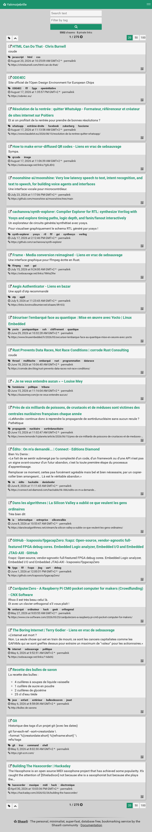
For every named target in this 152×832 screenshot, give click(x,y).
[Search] (76, 27)
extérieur (37, 700)
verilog (83, 234)
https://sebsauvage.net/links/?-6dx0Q (31, 656)
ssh (44, 329)
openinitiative (48, 88)
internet (16, 649)
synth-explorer (20, 234)
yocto (15, 329)
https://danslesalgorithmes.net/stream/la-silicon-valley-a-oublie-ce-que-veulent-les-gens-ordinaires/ (66, 527)
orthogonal (68, 609)
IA (13, 482)
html (29, 57)
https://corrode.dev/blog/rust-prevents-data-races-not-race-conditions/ (50, 368)
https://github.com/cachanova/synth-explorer (36, 242)
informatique (25, 519)
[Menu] (148, 5)
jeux (14, 700)
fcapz (31, 567)
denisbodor (48, 482)
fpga (34, 88)
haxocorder (18, 785)
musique (34, 785)
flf (26, 88)
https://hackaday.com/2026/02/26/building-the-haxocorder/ (44, 792)
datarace (89, 360)
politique (33, 387)
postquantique (30, 329)
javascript (18, 57)
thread (16, 360)
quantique (73, 329)
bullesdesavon (54, 700)
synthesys (69, 234)
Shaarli (23, 821)
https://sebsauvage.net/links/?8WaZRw (33, 273)
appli (22, 297)
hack (46, 609)
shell (45, 745)
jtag (40, 567)
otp (14, 297)
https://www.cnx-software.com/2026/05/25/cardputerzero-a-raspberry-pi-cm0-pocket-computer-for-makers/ (71, 617)
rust (26, 265)
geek (55, 609)
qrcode (16, 157)
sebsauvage (32, 649)
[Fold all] (15, 38)
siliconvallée (59, 519)
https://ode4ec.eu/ (21, 96)
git (13, 745)
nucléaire (34, 428)
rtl (45, 234)
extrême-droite (35, 126)
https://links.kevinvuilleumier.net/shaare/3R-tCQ (37, 304)
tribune (45, 387)
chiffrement (57, 329)
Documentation (91, 825)
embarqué (45, 360)
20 (129, 37)
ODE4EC (17, 88)
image (27, 157)
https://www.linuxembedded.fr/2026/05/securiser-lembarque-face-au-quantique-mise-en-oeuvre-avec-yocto (71, 337)
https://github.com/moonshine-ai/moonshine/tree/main (41, 198)
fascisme (83, 126)
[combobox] (76, 20)
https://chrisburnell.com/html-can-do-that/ (34, 64)
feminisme (18, 387)
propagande (19, 428)
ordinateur (33, 609)
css (38, 57)
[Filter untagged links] (9, 38)
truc (21, 745)
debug (57, 567)
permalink (43, 61)
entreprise (42, 519)
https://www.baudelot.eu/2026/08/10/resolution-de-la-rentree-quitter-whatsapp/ (55, 133)
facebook (53, 126)
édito (21, 482)
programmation (71, 360)
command (33, 745)
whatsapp (17, 126)
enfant (24, 700)
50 (136, 37)
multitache (29, 360)
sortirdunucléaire (53, 428)
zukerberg (68, 126)
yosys (36, 234)
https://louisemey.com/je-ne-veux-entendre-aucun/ (39, 394)
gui (58, 234)
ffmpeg (16, 265)
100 (143, 37)
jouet (69, 700)
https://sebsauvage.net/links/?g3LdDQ (32, 164)
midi (45, 785)
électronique (68, 785)
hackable (33, 482)
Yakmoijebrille (16, 4)
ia (13, 519)
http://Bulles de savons (23, 707)
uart (48, 567)
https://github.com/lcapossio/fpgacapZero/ (35, 575)
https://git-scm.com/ (22, 753)
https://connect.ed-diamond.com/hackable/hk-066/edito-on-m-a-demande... (53, 489)
